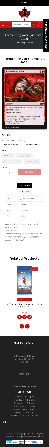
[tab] (24, 185)
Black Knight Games (24, 42)
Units (4, 167)
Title (4, 150)
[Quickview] (19, 317)
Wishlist (24, 2)
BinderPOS (38, 436)
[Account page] (39, 24)
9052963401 (24, 374)
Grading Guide (32, 144)
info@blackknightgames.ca (24, 386)
